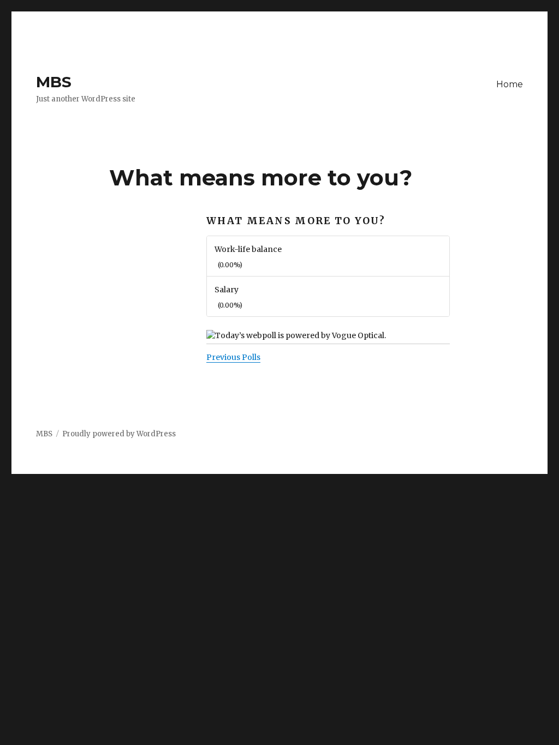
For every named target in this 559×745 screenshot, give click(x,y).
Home (509, 84)
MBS (54, 82)
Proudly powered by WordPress (119, 433)
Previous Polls (233, 357)
